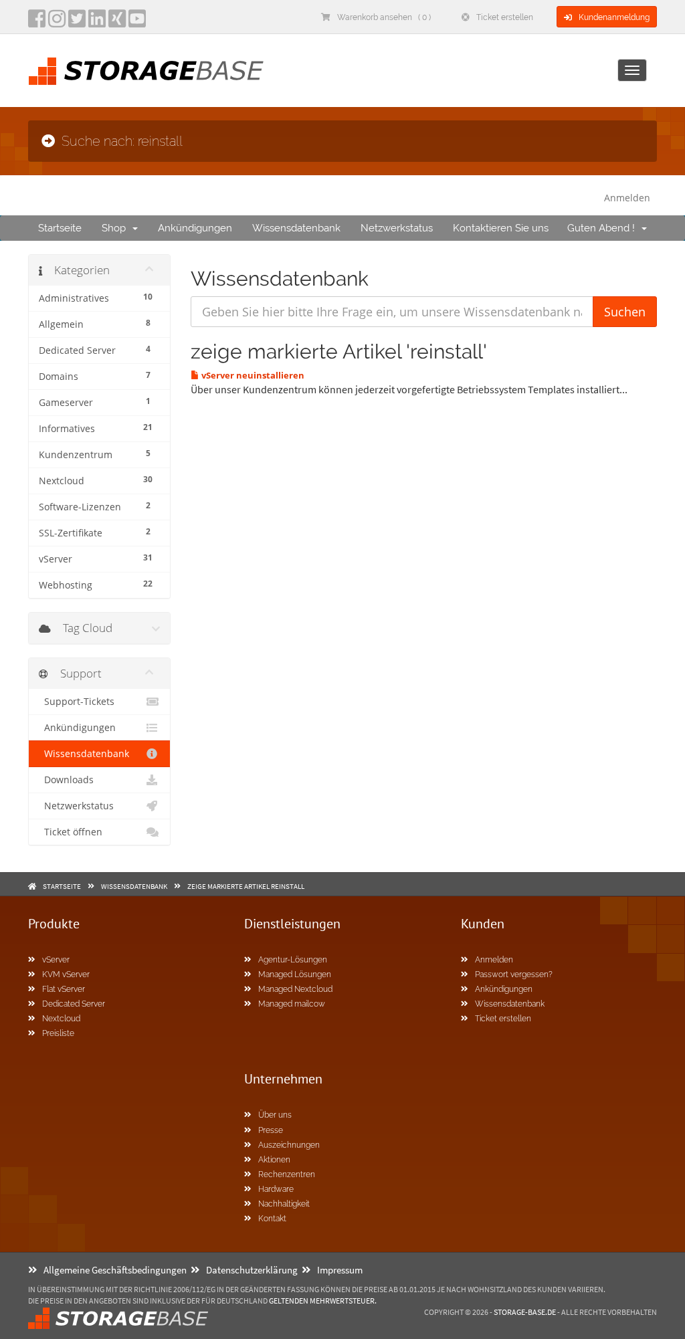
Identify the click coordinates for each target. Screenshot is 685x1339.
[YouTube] (137, 23)
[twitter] (77, 23)
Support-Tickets (76, 702)
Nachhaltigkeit (284, 1204)
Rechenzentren (286, 1174)
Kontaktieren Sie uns (501, 228)
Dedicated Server (73, 1004)
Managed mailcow (291, 1004)
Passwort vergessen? (514, 974)
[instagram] (57, 23)
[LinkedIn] (97, 23)
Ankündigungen (195, 228)
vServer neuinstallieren (251, 375)
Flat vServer (63, 989)
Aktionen (274, 1159)
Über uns (275, 1115)
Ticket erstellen (504, 17)
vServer (56, 959)
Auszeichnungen (289, 1145)
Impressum (340, 1269)
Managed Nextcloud (295, 989)
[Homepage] (146, 71)
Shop (116, 228)
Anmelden (627, 197)
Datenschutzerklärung (252, 1269)
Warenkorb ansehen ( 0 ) (384, 17)
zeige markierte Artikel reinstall (245, 886)
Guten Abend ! (603, 228)
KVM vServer (66, 974)
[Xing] (117, 23)
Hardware (276, 1189)
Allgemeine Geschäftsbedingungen (115, 1269)
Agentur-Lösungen (292, 959)
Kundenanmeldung (614, 17)
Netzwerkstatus (397, 228)
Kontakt (272, 1218)
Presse (270, 1130)
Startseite (60, 228)
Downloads (66, 780)
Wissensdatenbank (296, 228)
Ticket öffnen (70, 832)
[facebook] (36, 23)
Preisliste (58, 1033)
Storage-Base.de (525, 1312)
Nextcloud (61, 1018)
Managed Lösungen (294, 974)
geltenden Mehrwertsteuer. (323, 1301)
